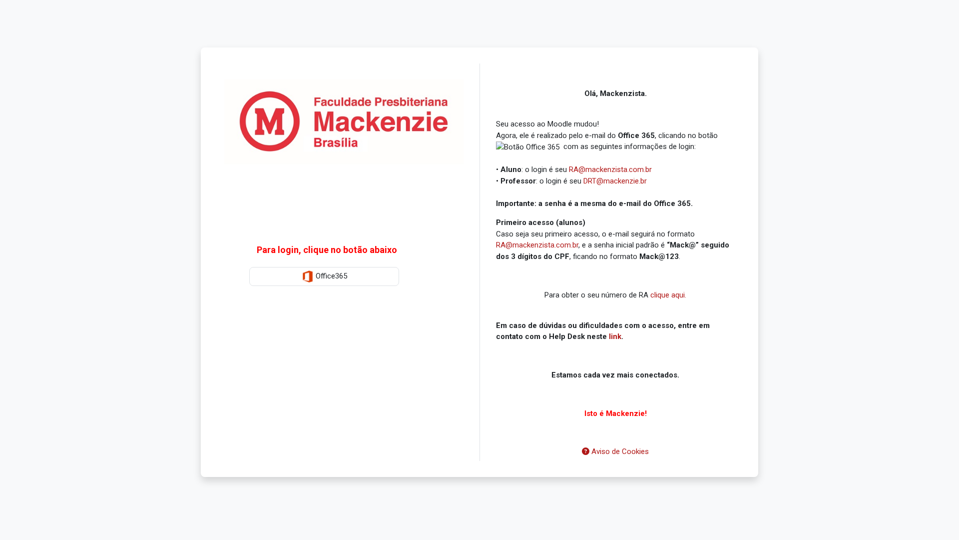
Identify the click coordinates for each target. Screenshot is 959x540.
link (615, 336)
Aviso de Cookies (619, 451)
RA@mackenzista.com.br (610, 169)
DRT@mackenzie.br (615, 181)
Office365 (330, 276)
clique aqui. (668, 295)
